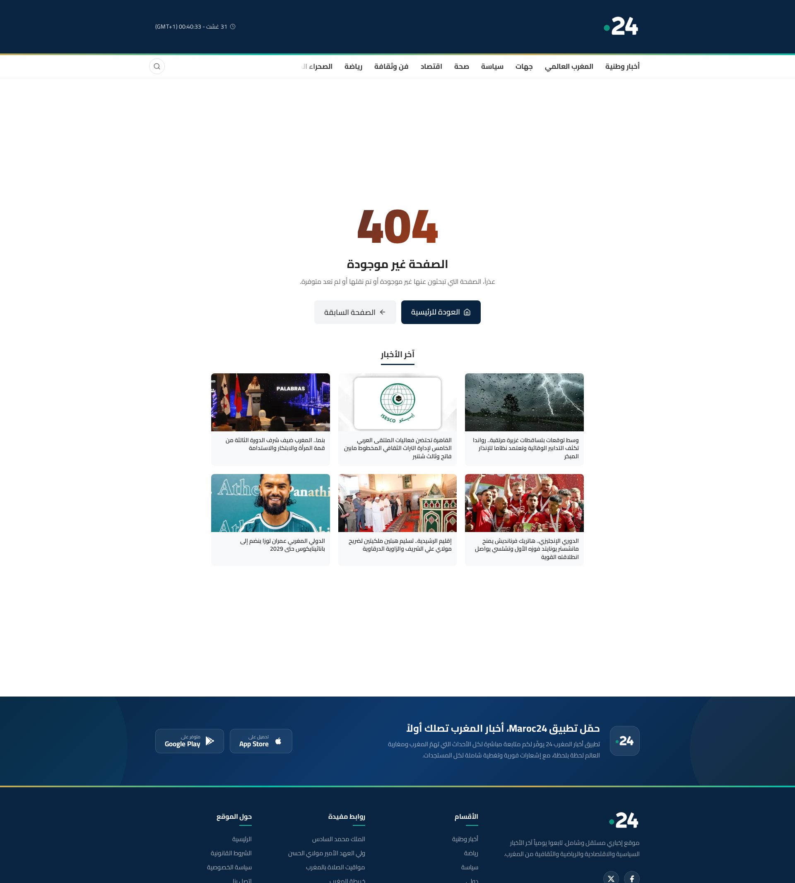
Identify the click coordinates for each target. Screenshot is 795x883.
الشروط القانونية (231, 853)
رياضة (353, 66)
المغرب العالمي (569, 66)
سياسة (492, 66)
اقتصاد (431, 66)
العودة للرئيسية (435, 312)
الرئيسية (242, 839)
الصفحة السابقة (350, 312)
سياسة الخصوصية (229, 867)
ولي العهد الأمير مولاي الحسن (326, 853)
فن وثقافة (391, 66)
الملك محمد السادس (338, 839)
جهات (524, 66)
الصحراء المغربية (307, 66)
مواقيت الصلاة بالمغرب (335, 867)
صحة (461, 66)
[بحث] (157, 66)
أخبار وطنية (622, 66)
